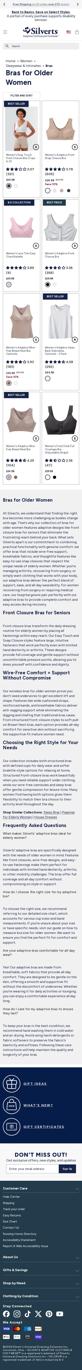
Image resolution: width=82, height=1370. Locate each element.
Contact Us (11, 1227)
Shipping (8, 1203)
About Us (10, 1257)
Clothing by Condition (20, 1296)
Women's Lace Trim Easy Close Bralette (21, 255)
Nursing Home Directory (19, 1234)
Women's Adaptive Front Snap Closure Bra (59, 156)
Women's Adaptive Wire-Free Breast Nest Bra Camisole (21, 350)
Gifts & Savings (15, 1270)
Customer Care (15, 1188)
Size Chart (10, 1221)
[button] (5, 32)
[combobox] (41, 46)
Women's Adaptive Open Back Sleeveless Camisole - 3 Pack (60, 350)
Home (10, 61)
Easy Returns (12, 1215)
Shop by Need (14, 1283)
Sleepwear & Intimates (23, 66)
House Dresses (45, 817)
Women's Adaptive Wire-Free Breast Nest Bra (21, 448)
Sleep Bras (51, 812)
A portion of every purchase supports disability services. (41, 16)
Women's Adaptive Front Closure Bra (59, 255)
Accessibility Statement (19, 1240)
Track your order (14, 1209)
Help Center (11, 1196)
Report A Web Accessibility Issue (25, 1246)
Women (26, 61)
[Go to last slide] (4, 4)
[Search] (7, 46)
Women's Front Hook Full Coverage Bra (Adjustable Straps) (60, 449)
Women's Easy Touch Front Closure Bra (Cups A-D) (20, 158)
